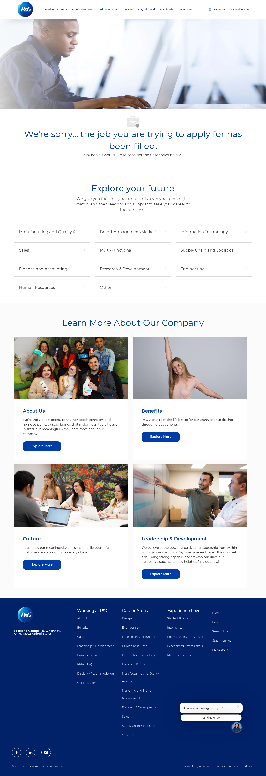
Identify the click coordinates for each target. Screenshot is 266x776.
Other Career (131, 735)
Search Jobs (166, 9)
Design (127, 618)
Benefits (82, 627)
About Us (83, 618)
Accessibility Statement (197, 766)
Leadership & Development (95, 646)
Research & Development (139, 707)
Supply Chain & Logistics (138, 726)
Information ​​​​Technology (138, 655)
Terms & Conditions (227, 766)
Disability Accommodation (95, 673)
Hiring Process (87, 655)
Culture (82, 637)
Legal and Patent (133, 664)
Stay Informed (146, 9)
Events (129, 9)
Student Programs (180, 618)
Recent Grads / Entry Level (185, 637)
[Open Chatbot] (237, 727)
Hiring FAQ (84, 664)
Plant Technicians (179, 655)
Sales (125, 716)
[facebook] (16, 752)
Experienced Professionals (185, 646)
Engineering (130, 627)
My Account (185, 9)
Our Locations (86, 683)
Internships (174, 627)
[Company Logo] (28, 9)
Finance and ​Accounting (138, 637)
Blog (215, 613)
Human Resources (134, 646)
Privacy (247, 766)
